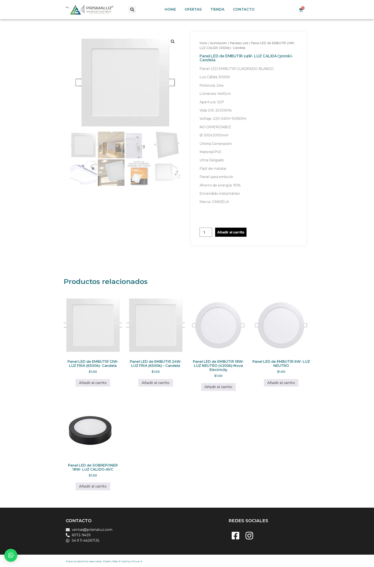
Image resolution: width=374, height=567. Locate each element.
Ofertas (193, 9)
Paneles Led (239, 43)
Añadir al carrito (230, 232)
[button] (132, 9)
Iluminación (218, 43)
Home (170, 9)
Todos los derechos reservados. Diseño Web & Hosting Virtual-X (104, 561)
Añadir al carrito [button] (93, 383)
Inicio (203, 43)
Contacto (244, 9)
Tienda (217, 9)
